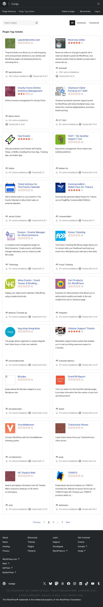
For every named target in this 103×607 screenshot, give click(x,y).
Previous (36, 522)
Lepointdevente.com (29, 39)
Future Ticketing (76, 232)
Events (81, 542)
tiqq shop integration (29, 328)
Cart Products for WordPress (76, 281)
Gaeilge (11, 583)
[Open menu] (99, 4)
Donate (82, 546)
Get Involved (84, 537)
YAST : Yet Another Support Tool (78, 137)
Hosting (6, 546)
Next (68, 522)
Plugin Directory (9, 11)
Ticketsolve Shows (78, 424)
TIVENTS (72, 472)
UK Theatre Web (26, 472)
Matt (6, 563)
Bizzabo (22, 376)
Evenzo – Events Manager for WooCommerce (31, 233)
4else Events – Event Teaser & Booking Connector (29, 282)
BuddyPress (9, 572)
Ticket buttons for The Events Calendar (29, 185)
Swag (82, 551)
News (5, 542)
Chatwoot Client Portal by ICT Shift (77, 89)
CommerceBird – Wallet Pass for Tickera (80, 185)
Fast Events (24, 136)
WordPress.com (11, 559)
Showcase (32, 537)
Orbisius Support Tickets (81, 328)
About (5, 537)
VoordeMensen (26, 424)
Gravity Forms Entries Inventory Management (30, 89)
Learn (55, 537)
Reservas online (76, 39)
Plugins (31, 546)
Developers (58, 546)
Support (56, 542)
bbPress (8, 568)
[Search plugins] (36, 22)
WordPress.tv (60, 551)
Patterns (32, 551)
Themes (31, 542)
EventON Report (76, 376)
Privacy (6, 551)
